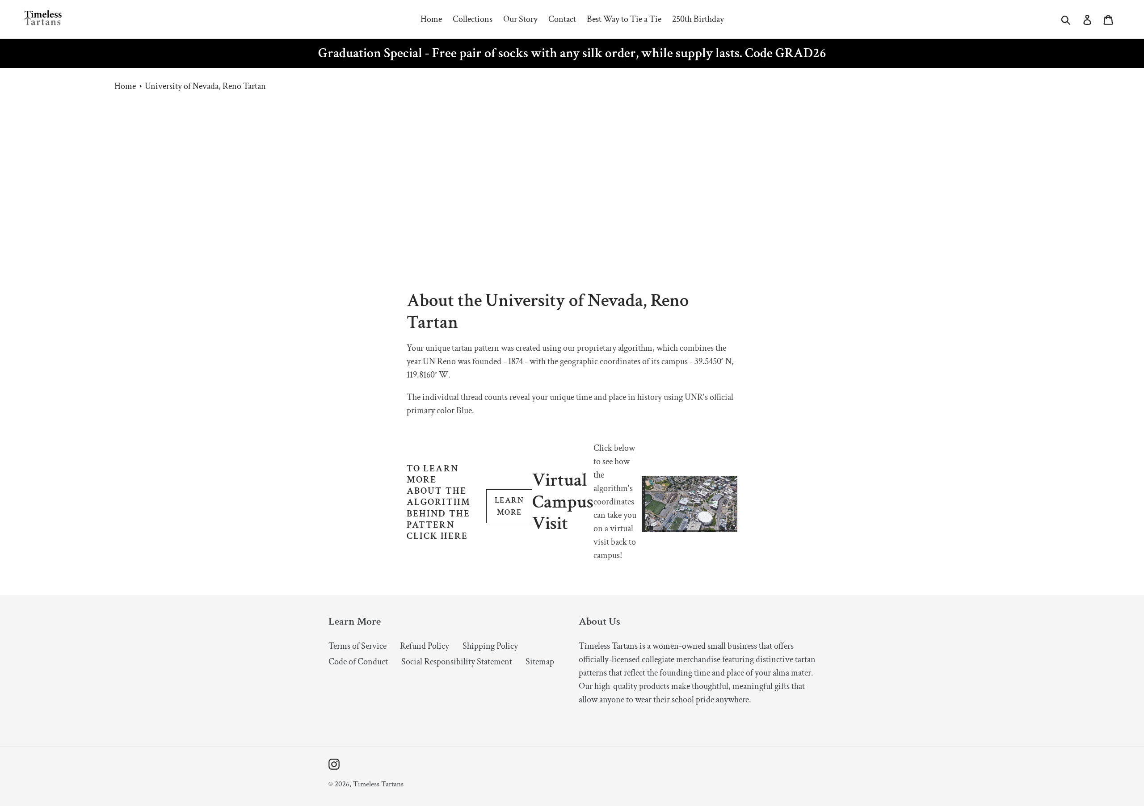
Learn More (509, 506)
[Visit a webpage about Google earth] (689, 529)
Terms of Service (357, 646)
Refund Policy (424, 646)
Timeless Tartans (378, 784)
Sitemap (540, 661)
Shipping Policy (490, 646)
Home (125, 86)
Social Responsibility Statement (456, 661)
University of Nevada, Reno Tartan (205, 86)
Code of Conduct (358, 661)
